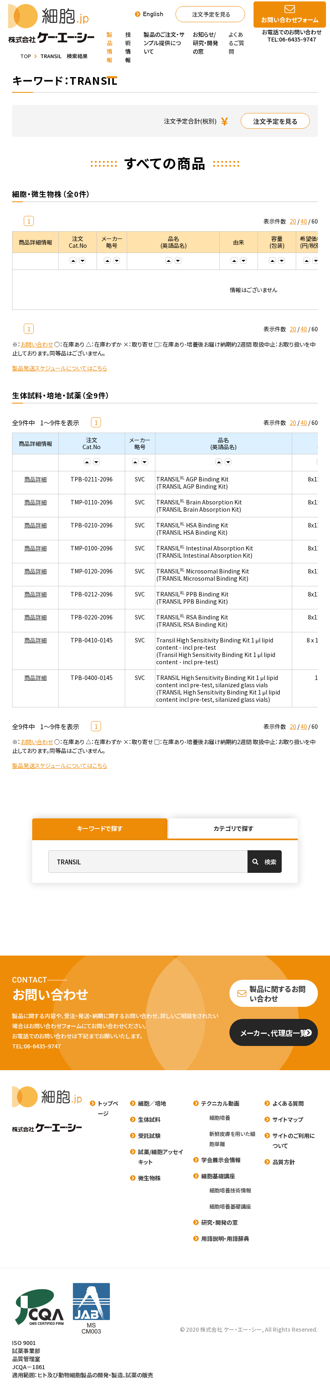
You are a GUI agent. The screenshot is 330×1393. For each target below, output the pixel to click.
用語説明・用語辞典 (225, 1238)
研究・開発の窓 (219, 1222)
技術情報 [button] (128, 47)
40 (304, 221)
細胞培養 (219, 1117)
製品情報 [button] (109, 47)
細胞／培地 (152, 1103)
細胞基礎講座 (218, 1176)
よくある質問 (288, 1103)
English (153, 14)
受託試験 (149, 1136)
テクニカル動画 (220, 1103)
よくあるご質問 (236, 42)
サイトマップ (287, 1119)
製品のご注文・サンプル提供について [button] (164, 42)
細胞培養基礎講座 (230, 1206)
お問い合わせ (37, 344)
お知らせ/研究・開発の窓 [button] (205, 42)
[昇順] (73, 260)
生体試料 (149, 1119)
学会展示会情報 (221, 1160)
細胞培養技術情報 (230, 1190)
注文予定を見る (211, 14)
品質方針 (283, 1162)
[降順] (82, 260)
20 (293, 221)
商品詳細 (35, 479)
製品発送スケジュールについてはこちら (59, 368)
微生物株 (149, 1178)
